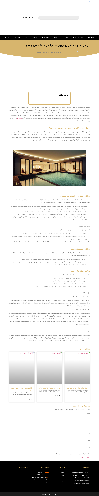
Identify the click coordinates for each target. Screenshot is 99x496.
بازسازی (56, 37)
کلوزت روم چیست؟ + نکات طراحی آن (49, 388)
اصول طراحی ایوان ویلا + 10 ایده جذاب (77, 388)
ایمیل (88, 440)
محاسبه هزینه (45, 37)
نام (89, 433)
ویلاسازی (19, 118)
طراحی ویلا (91, 37)
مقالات (26, 37)
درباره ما (17, 37)
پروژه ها (35, 37)
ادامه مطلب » (85, 396)
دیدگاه (88, 413)
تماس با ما (7, 37)
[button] (31, 95)
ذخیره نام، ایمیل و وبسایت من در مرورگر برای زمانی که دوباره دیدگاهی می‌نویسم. (69, 453)
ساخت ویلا (65, 37)
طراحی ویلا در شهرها (78, 37)
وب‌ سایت (87, 447)
